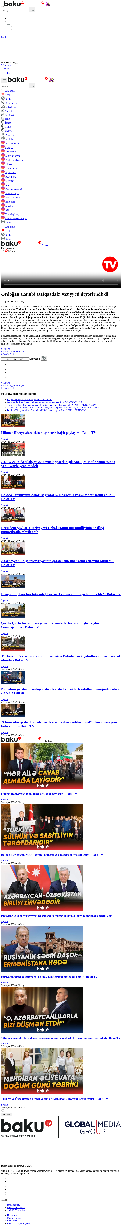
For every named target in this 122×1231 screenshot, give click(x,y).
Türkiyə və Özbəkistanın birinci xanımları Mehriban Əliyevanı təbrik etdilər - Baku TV (54, 1098)
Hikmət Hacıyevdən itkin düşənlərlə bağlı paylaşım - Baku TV (48, 433)
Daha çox (6, 1114)
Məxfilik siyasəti (15, 1218)
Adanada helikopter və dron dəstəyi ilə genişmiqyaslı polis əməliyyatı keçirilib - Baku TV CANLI (53, 407)
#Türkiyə (5, 349)
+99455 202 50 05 (16, 1207)
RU (9, 73)
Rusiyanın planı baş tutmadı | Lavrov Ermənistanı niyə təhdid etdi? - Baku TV (61, 594)
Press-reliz (12, 1220)
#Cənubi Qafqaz (9, 354)
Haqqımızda (13, 1215)
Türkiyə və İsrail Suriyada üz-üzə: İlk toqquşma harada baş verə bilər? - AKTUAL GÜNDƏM (51, 405)
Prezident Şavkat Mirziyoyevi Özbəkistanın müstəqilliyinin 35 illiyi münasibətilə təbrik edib (56, 915)
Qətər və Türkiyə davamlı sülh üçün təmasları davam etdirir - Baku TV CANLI (44, 402)
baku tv (11, 251)
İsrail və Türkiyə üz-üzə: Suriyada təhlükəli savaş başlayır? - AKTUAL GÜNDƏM (46, 410)
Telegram (5, 68)
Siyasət (45, 245)
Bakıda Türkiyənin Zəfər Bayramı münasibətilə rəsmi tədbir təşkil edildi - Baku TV (52, 854)
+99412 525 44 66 (16, 1210)
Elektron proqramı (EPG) (19, 1223)
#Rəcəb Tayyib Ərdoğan (12, 351)
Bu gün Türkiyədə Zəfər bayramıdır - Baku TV (29, 399)
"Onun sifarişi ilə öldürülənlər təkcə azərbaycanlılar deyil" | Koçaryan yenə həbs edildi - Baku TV (61, 1037)
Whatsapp (6, 65)
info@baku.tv (13, 1205)
